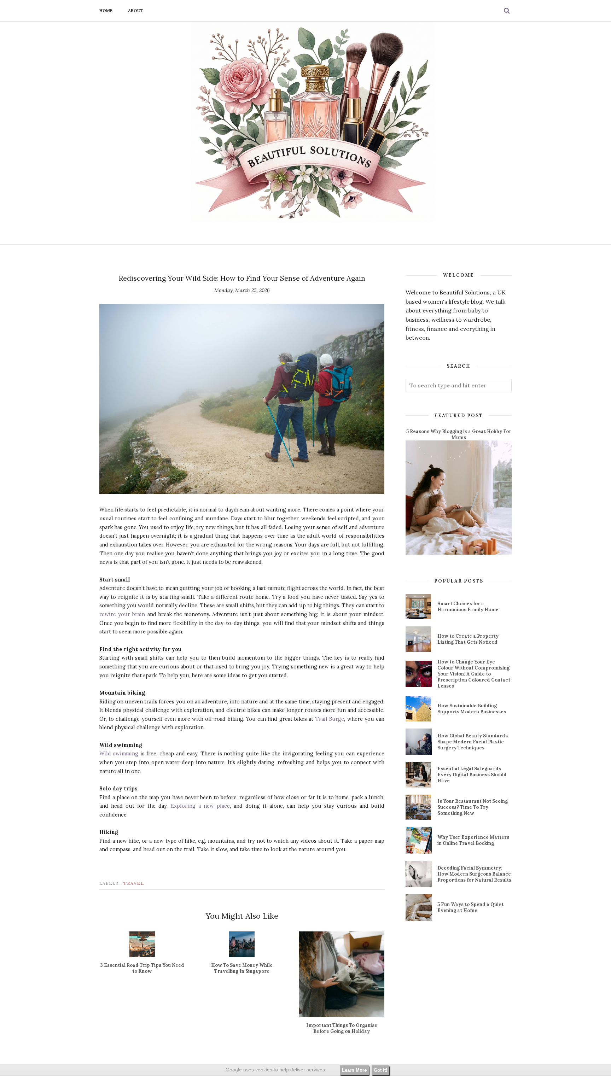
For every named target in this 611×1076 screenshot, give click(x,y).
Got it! (380, 1070)
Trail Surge (329, 718)
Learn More (354, 1070)
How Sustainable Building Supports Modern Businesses (471, 709)
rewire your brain (122, 614)
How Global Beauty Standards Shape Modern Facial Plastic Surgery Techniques (472, 742)
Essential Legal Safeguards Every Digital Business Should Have (472, 775)
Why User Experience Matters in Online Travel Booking (473, 840)
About (136, 10)
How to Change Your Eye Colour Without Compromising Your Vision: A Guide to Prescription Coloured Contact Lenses (473, 674)
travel (133, 883)
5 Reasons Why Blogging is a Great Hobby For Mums (458, 434)
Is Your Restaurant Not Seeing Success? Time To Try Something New (472, 807)
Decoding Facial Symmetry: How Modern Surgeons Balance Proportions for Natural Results (474, 874)
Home (105, 10)
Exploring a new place (200, 805)
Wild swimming (118, 753)
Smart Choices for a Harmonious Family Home (468, 607)
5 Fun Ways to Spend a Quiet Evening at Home (470, 907)
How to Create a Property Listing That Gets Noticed (468, 639)
